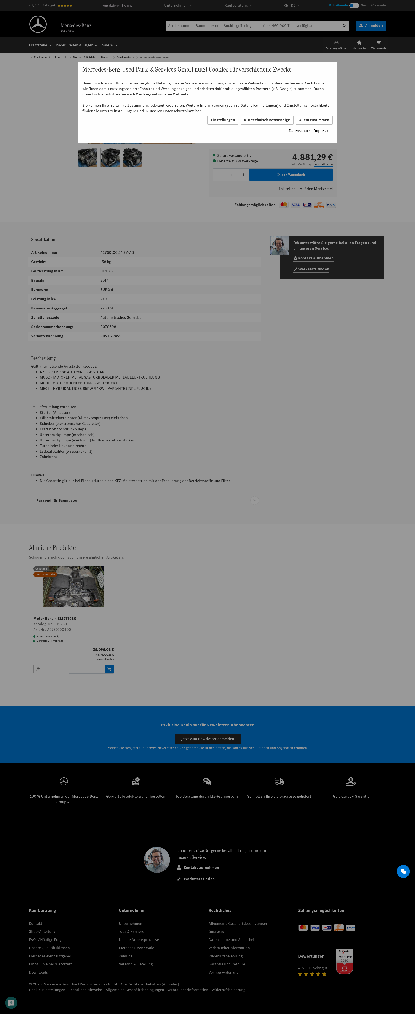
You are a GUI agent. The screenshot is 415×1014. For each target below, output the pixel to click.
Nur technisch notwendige (267, 119)
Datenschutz (299, 130)
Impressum (323, 130)
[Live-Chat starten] (403, 871)
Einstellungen (223, 119)
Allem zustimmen (314, 119)
